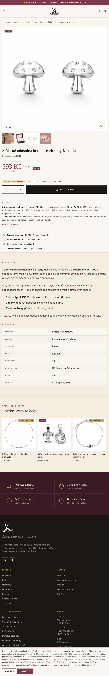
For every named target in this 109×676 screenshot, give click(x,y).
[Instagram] (5, 560)
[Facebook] (12, 560)
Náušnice (17, 22)
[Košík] (105, 11)
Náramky (6, 584)
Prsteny (5, 580)
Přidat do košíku (68, 190)
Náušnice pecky (71, 368)
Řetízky (5, 594)
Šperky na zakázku (66, 580)
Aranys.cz (6, 22)
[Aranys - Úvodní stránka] (54, 11)
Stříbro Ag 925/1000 (62, 331)
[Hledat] (8, 11)
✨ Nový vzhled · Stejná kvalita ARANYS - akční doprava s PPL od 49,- (54, 2)
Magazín (61, 584)
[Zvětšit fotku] (101, 126)
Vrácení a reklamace (12, 622)
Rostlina (56, 353)
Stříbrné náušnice (30, 22)
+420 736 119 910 (65, 631)
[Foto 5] (45, 138)
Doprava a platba (10, 617)
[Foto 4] (33, 138)
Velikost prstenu (9, 626)
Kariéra (60, 594)
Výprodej (6, 603)
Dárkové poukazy (10, 636)
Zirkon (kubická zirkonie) (64, 339)
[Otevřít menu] (3, 11)
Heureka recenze (65, 589)
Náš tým (61, 575)
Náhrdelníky (8, 589)
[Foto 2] (8, 138)
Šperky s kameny (10, 598)
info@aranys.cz (64, 642)
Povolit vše (25, 671)
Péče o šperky (9, 631)
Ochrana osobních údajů (13, 645)
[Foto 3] (20, 138)
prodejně (57, 181)
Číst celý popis (9, 224)
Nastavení (9, 671)
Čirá (54, 375)
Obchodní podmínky (11, 640)
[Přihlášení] (99, 11)
